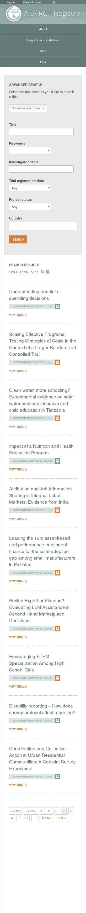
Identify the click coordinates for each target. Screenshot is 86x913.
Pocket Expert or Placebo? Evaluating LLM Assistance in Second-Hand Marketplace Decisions (39, 610)
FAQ (43, 62)
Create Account (32, 2)
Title (12, 124)
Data (43, 51)
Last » (61, 817)
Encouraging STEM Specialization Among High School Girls (36, 663)
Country (15, 218)
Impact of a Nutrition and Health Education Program (41, 449)
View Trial (17, 315)
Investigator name (23, 162)
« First (16, 810)
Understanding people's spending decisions (33, 294)
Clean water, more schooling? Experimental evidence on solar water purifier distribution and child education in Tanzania (41, 400)
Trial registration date (26, 180)
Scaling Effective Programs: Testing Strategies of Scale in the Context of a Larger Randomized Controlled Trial (42, 344)
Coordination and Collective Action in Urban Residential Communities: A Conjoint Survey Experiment (42, 758)
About (43, 29)
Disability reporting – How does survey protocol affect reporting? (42, 708)
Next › (46, 817)
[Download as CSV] (47, 272)
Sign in (11, 2)
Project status (20, 199)
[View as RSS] (42, 272)
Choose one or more (26, 108)
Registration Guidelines (43, 40)
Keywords (17, 143)
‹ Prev (30, 810)
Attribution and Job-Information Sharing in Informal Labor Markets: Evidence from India (40, 495)
